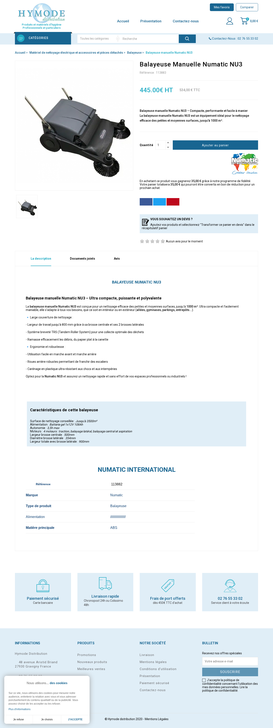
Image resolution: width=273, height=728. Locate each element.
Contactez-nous (186, 21)
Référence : (147, 72)
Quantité (146, 145)
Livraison (147, 655)
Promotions (86, 655)
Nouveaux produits (92, 662)
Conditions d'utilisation (158, 669)
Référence (73, 484)
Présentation (150, 21)
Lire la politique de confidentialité (225, 688)
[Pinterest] (173, 202)
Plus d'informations (19, 709)
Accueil (123, 21)
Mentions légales (153, 662)
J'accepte (75, 719)
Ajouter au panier (215, 145)
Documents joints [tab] (82, 258)
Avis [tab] (117, 258)
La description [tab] (41, 258)
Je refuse (18, 719)
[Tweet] (159, 202)
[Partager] (146, 202)
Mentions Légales (156, 719)
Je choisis (47, 719)
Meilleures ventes (91, 669)
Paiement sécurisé (154, 683)
